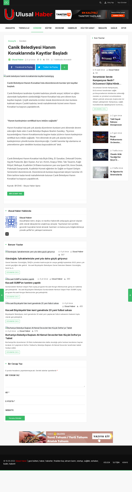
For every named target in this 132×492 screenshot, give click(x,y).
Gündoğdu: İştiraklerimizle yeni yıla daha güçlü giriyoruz (36, 258)
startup (80, 461)
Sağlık (114, 28)
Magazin (102, 28)
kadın (5, 464)
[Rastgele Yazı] (6, 2)
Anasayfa (10, 28)
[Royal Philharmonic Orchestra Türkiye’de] (100, 137)
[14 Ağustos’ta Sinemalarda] (100, 172)
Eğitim (48, 28)
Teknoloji (24, 28)
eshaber (94, 461)
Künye (125, 462)
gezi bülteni (33, 461)
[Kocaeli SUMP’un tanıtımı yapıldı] (19, 279)
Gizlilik (107, 462)
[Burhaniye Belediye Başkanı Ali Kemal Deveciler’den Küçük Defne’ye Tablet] (38, 328)
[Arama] (100, 2)
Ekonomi (59, 28)
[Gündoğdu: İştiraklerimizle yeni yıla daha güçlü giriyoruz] (30, 251)
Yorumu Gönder (15, 418)
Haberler (72, 28)
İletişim (116, 462)
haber (41, 461)
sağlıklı (87, 461)
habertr (12, 464)
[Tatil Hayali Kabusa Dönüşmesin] (100, 120)
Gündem (37, 28)
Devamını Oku (13, 272)
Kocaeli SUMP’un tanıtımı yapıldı (22, 282)
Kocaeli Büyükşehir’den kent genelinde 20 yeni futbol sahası (38, 310)
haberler (49, 461)
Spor (123, 28)
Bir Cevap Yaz (15, 194)
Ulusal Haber (18, 59)
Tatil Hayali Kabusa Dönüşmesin (116, 122)
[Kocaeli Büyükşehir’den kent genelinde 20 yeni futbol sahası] (32, 303)
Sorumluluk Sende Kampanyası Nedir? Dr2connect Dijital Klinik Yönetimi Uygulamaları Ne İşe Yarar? (109, 83)
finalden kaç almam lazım (65, 461)
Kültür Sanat (88, 28)
